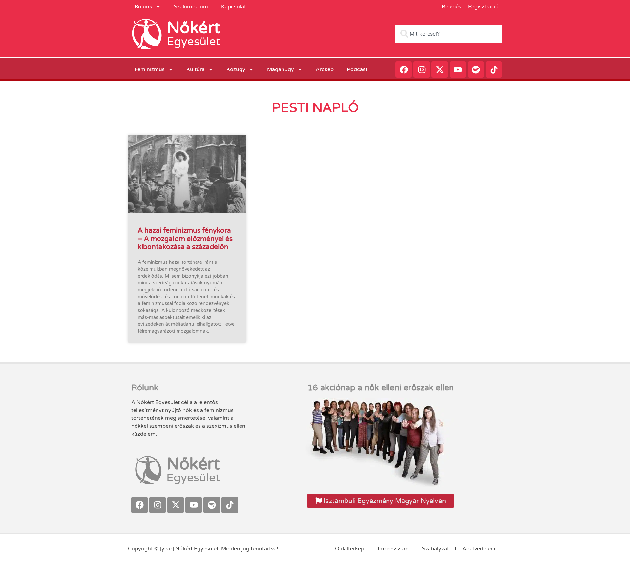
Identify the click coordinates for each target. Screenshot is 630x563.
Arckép (325, 69)
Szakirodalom (191, 6)
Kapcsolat (233, 6)
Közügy (235, 69)
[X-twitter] (439, 69)
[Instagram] (421, 69)
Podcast (357, 69)
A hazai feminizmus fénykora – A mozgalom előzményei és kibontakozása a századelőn (185, 238)
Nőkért (193, 28)
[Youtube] (458, 69)
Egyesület (193, 42)
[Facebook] (403, 69)
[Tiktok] (494, 69)
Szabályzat (435, 548)
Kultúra (195, 69)
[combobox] (448, 34)
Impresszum (393, 548)
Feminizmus (150, 69)
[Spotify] (476, 69)
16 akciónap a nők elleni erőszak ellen (380, 388)
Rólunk (143, 6)
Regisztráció (483, 6)
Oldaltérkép (349, 548)
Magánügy (280, 69)
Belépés (451, 6)
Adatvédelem (478, 548)
